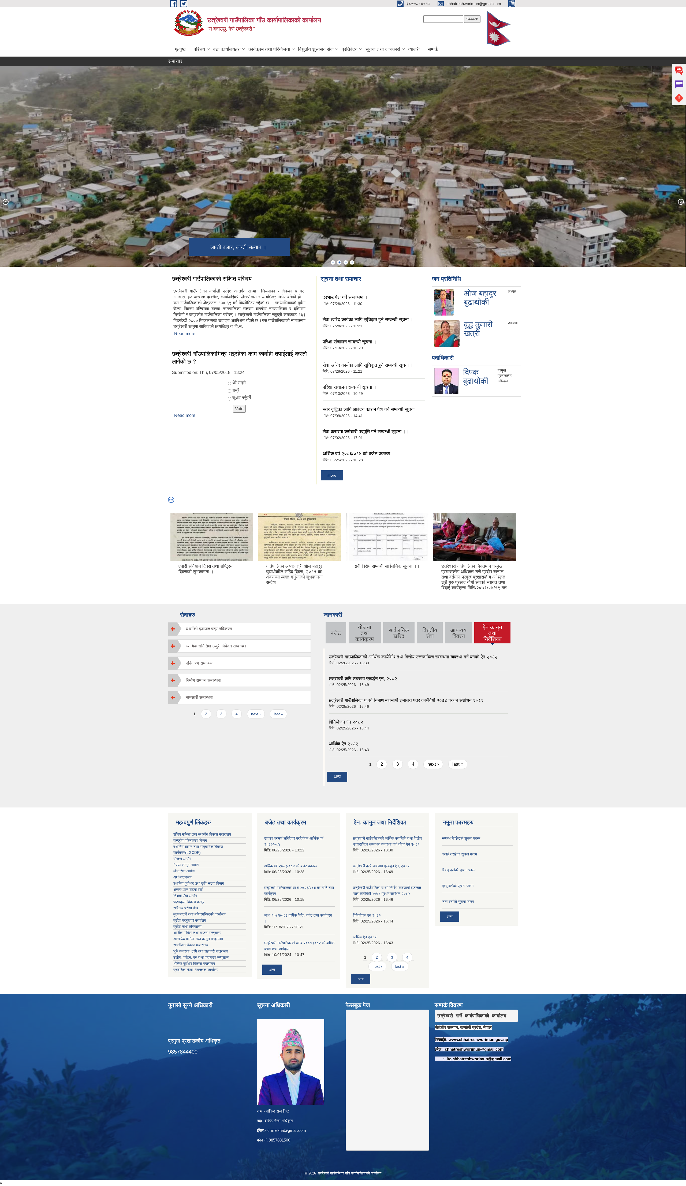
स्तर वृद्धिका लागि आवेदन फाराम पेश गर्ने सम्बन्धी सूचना (369, 409)
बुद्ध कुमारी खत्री (478, 329)
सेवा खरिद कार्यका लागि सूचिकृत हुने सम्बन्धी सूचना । (368, 319)
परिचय (199, 49)
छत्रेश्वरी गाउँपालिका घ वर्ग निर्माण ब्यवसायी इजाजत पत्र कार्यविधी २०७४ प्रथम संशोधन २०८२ (406, 700)
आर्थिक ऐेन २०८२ (343, 743)
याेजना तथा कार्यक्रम (364, 633)
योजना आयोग (182, 859)
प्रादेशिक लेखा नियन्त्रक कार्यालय (195, 970)
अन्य (337, 776)
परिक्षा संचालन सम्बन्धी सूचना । (349, 341)
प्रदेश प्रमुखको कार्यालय (189, 920)
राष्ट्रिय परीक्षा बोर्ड (185, 908)
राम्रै (235, 390)
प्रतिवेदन (349, 49)
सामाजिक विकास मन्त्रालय (190, 945)
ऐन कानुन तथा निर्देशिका (492, 633)
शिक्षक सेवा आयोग (185, 896)
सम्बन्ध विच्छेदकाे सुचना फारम (461, 838)
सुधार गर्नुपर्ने (241, 397)
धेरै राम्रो (239, 382)
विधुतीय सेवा (429, 633)
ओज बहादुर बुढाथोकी (480, 297)
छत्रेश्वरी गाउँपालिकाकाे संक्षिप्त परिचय (212, 278)
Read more (184, 333)
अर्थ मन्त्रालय (182, 877)
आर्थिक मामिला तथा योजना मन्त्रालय (197, 933)
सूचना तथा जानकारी (383, 49)
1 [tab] (333, 262)
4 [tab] (352, 262)
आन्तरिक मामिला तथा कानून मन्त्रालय (198, 939)
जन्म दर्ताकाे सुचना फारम (458, 901)
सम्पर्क (433, 49)
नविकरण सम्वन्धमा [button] (200, 663)
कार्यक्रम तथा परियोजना (269, 49)
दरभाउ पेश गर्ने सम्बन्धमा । (345, 297)
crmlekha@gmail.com (286, 1130)
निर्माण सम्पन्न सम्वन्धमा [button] (203, 680)
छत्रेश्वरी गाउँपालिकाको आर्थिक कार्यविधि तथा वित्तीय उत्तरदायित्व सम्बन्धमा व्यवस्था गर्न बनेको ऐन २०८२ (413, 656)
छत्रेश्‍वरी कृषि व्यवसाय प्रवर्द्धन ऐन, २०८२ (363, 678)
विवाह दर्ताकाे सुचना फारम (458, 870)
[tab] (239, 628)
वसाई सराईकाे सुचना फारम (459, 854)
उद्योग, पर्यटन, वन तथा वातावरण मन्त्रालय (201, 957)
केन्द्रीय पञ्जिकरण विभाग (190, 840)
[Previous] (5, 201)
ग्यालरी (414, 49)
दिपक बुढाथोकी (475, 376)
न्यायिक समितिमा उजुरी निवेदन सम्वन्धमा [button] (216, 646)
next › (256, 714)
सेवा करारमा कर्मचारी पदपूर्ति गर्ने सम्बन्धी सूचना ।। (366, 431)
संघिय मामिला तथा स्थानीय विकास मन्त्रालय (202, 834)
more (331, 475)
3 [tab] (346, 262)
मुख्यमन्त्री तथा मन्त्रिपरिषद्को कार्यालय (199, 914)
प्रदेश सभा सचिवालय (187, 926)
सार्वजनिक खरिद (399, 633)
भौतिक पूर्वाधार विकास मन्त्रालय (194, 963)
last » (278, 714)
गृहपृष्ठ (180, 49)
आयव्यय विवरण (458, 633)
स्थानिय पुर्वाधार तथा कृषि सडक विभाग (198, 883)
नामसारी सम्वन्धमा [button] (199, 697)
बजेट (336, 633)
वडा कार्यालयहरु (226, 49)
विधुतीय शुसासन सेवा (316, 49)
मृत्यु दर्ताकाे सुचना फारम (458, 886)
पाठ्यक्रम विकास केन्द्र (188, 902)
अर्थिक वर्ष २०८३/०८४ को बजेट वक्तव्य (356, 453)
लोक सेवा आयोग (184, 871)
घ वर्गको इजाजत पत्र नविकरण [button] (209, 629)
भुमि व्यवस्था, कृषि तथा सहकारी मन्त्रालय (200, 951)
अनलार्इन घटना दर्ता (188, 889)
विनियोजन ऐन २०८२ (346, 722)
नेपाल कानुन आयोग (186, 865)
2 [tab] (339, 262)
